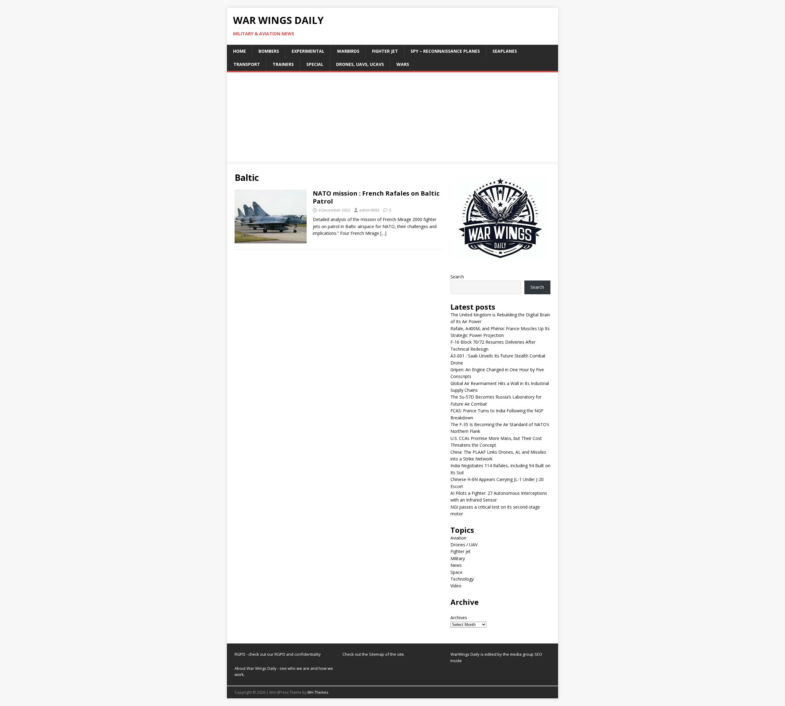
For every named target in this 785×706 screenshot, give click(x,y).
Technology (462, 579)
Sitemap (377, 654)
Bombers (268, 51)
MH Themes (318, 692)
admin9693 (369, 210)
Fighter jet (385, 51)
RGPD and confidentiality (297, 654)
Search (457, 277)
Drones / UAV (463, 545)
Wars (402, 64)
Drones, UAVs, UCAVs (360, 64)
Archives (458, 617)
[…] (383, 233)
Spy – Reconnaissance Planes (445, 51)
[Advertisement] (392, 118)
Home (239, 51)
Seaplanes (504, 51)
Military (457, 558)
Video (455, 586)
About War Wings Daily (256, 668)
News (456, 565)
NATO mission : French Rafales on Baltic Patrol (376, 197)
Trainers (283, 64)
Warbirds (348, 51)
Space (456, 572)
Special (315, 64)
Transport (246, 64)
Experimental (308, 51)
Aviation (458, 538)
